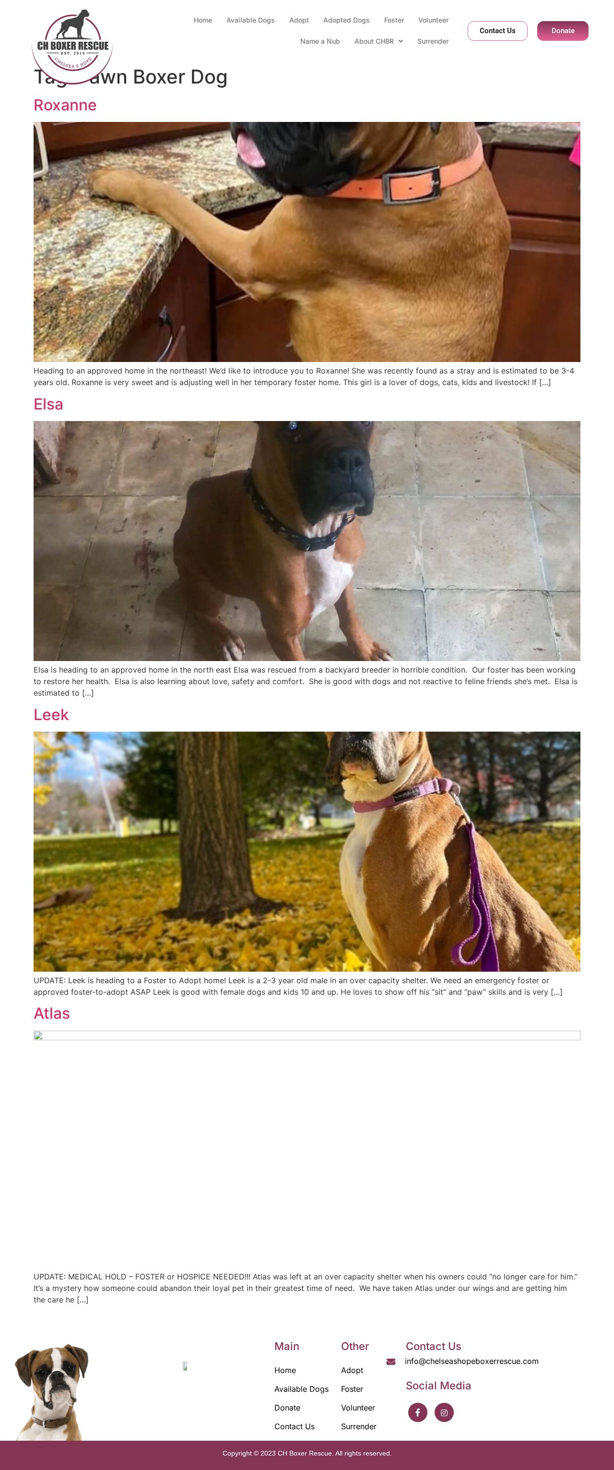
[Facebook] (417, 1412)
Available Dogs (250, 20)
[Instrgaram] (444, 1412)
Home (203, 20)
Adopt (299, 20)
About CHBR (374, 41)
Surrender (433, 41)
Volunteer (433, 20)
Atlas (52, 1013)
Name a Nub (320, 41)
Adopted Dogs (346, 20)
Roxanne (65, 105)
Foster (394, 20)
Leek (51, 714)
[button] (378, 41)
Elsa (48, 404)
